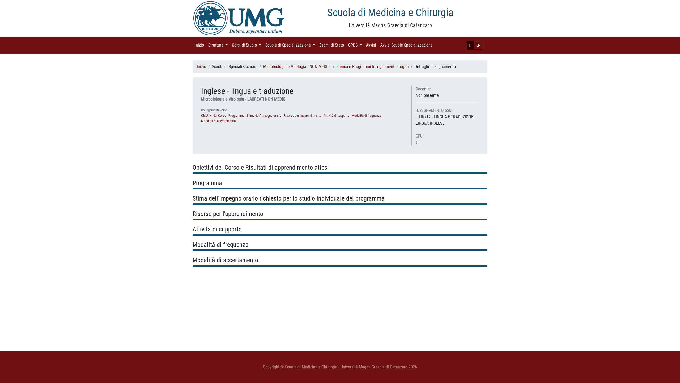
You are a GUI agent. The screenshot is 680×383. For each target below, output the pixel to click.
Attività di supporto (337, 116)
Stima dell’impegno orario (264, 116)
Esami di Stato (332, 45)
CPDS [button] (356, 45)
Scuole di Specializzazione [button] (291, 45)
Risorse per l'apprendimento (302, 116)
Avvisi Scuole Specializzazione (407, 45)
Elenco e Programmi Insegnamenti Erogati (373, 66)
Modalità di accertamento (218, 121)
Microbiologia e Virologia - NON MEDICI (297, 66)
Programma (236, 116)
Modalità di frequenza (366, 116)
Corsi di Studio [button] (247, 45)
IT (470, 45)
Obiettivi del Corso (213, 116)
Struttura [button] (219, 45)
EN (478, 45)
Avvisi (372, 45)
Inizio (200, 45)
